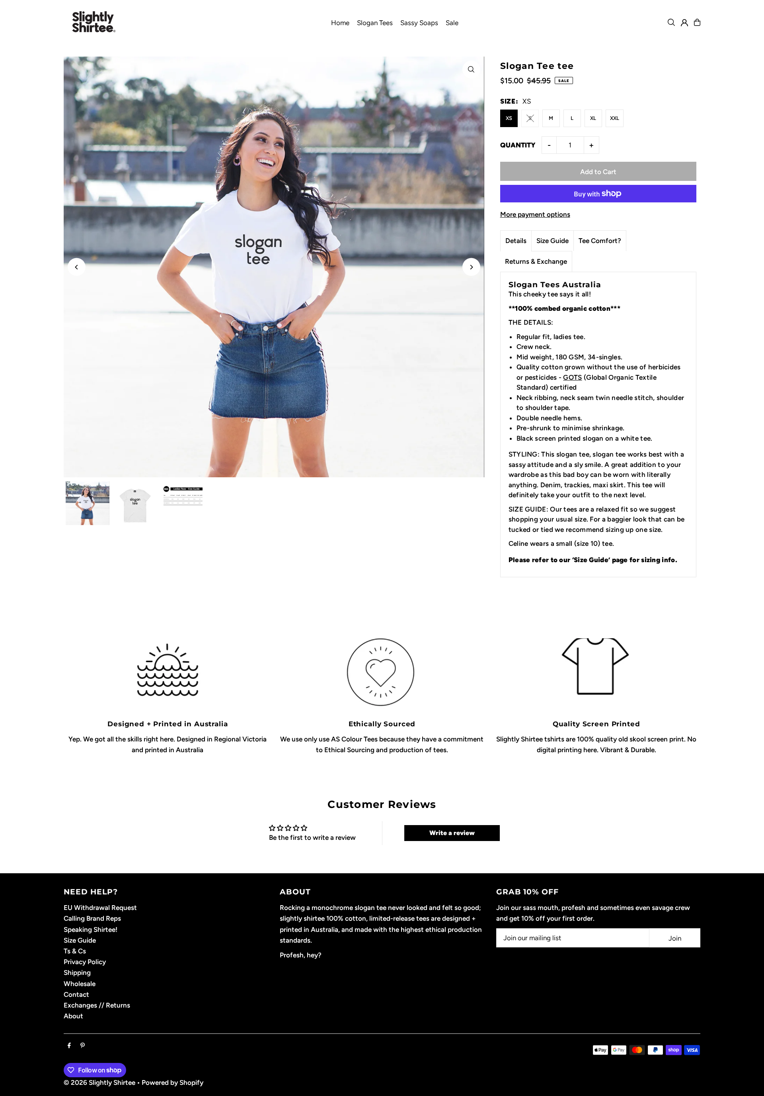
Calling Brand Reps (92, 918)
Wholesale (80, 984)
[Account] (684, 22)
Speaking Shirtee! (90, 929)
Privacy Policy (85, 962)
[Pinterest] (82, 1046)
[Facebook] (69, 1046)
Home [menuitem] (340, 23)
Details (515, 241)
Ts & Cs (75, 951)
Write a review (452, 833)
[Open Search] (671, 22)
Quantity (518, 145)
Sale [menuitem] (452, 23)
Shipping (77, 972)
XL (593, 118)
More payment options (535, 214)
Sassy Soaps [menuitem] (419, 23)
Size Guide (552, 241)
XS (509, 118)
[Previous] (77, 267)
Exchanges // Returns (97, 1005)
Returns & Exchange (536, 261)
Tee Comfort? (600, 241)
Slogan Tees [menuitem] (375, 23)
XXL (614, 118)
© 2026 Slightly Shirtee (99, 1082)
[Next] (471, 267)
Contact (76, 994)
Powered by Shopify (172, 1082)
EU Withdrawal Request (100, 908)
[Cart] (697, 22)
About (73, 1016)
